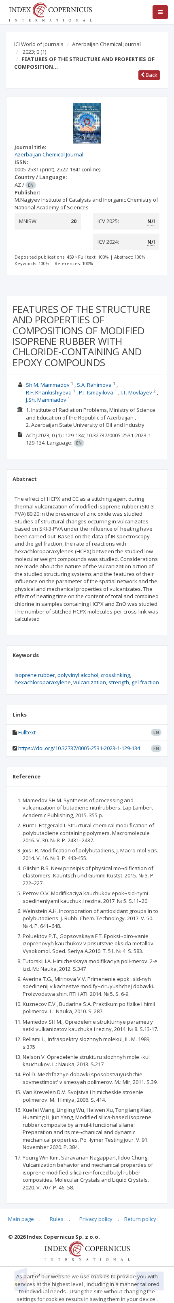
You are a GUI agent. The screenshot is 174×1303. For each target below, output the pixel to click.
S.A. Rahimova (94, 384)
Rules (57, 1219)
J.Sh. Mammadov (46, 399)
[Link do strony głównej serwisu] (50, 11)
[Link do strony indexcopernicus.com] (87, 1250)
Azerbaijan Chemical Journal (106, 44)
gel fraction (145, 682)
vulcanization (89, 682)
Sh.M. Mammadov (48, 384)
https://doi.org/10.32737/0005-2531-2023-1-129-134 (79, 748)
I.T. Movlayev (136, 392)
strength (118, 682)
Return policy (140, 1219)
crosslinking (115, 675)
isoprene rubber (35, 675)
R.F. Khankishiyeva (49, 392)
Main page (21, 1219)
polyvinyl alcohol (77, 675)
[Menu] (160, 12)
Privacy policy (95, 1219)
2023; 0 (34, 51)
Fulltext (27, 732)
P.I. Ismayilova (96, 392)
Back (150, 74)
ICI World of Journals (39, 44)
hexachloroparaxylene (43, 682)
